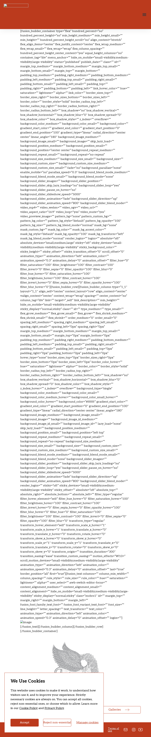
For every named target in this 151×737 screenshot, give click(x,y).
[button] (144, 15)
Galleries (114, 709)
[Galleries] (127, 710)
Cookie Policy (28, 708)
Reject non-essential (57, 722)
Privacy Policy (54, 708)
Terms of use (113, 729)
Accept (24, 722)
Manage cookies (87, 722)
